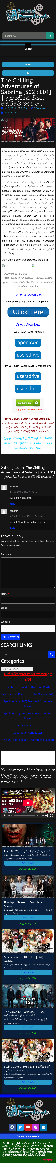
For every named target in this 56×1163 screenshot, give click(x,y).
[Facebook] (12, 1127)
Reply (12, 503)
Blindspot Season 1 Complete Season (23, 904)
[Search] (50, 35)
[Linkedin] (43, 1127)
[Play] (4, 815)
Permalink (36, 492)
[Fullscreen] (51, 815)
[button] (28, 46)
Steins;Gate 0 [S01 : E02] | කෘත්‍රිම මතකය (24, 959)
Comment (7, 554)
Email (5, 607)
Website (5, 621)
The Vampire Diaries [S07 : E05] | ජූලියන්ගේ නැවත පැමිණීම (25, 1013)
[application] (28, 803)
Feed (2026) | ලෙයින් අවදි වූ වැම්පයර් (27, 851)
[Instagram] (35, 1127)
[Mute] (46, 815)
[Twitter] (20, 1127)
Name (5, 593)
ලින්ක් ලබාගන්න (28, 863)
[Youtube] (28, 1127)
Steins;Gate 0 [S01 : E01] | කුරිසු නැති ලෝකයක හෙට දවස (27, 1068)
